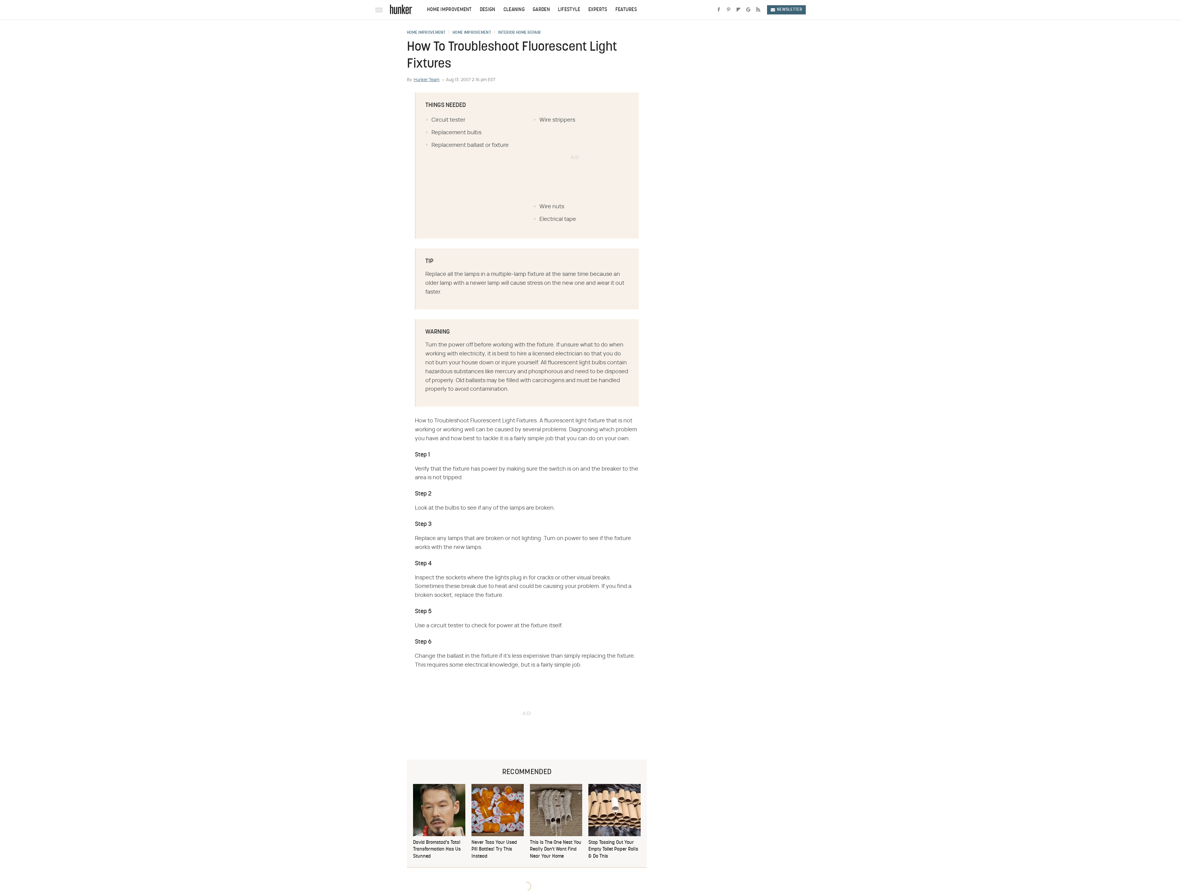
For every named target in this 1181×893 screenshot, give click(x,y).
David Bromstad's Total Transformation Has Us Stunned (437, 849)
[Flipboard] (738, 10)
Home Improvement (449, 9)
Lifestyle (569, 9)
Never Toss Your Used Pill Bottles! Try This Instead (494, 849)
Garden (541, 9)
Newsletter (789, 9)
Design (487, 9)
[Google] (748, 10)
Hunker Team (426, 80)
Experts (597, 9)
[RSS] (758, 10)
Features (626, 9)
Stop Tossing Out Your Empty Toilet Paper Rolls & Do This (613, 849)
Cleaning (514, 9)
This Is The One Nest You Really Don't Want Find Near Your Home (555, 849)
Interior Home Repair (519, 33)
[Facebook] (719, 10)
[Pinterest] (729, 10)
